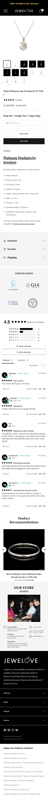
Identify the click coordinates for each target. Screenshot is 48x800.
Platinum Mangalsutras (12, 794)
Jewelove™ (18, 736)
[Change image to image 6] (6, 72)
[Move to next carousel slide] (45, 550)
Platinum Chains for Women (14, 771)
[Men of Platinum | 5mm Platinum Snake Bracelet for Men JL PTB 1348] (24, 549)
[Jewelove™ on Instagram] (12, 731)
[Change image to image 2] (15, 64)
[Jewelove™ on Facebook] (4, 731)
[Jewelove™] (24, 11)
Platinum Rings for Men (12, 762)
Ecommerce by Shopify (16, 739)
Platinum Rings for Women (32, 762)
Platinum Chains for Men (13, 767)
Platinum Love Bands (34, 771)
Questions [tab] (21, 360)
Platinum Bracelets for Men (14, 754)
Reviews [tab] (6, 360)
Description (7, 151)
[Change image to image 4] (32, 64)
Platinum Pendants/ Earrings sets (16, 789)
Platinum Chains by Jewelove (24, 224)
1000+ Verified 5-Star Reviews (24, 3)
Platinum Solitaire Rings (12, 776)
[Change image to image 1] (6, 64)
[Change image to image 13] (23, 81)
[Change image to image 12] (15, 81)
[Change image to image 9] (32, 72)
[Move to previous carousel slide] (3, 550)
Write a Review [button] (25, 346)
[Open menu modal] (5, 10)
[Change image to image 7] (15, 72)
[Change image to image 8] (23, 72)
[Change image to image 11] (6, 81)
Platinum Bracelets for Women (15, 758)
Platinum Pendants (26, 780)
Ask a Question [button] (25, 352)
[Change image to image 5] (41, 64)
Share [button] (7, 389)
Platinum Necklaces (11, 785)
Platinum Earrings (10, 780)
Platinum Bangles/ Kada (31, 794)
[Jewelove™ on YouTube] (16, 731)
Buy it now (24, 141)
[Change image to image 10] (41, 72)
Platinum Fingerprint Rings (33, 776)
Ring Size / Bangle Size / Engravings (21, 116)
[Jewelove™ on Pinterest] (8, 731)
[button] (40, 389)
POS (4, 739)
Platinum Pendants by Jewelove (19, 160)
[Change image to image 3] (23, 64)
